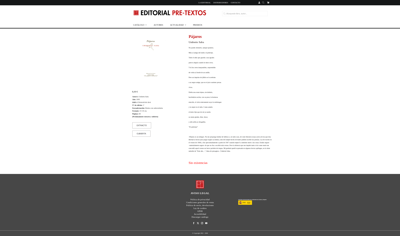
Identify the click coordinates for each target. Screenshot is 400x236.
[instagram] (202, 223)
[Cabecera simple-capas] (169, 8)
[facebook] (194, 223)
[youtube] (206, 223)
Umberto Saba (196, 42)
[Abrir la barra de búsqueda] (263, 2)
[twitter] (198, 223)
